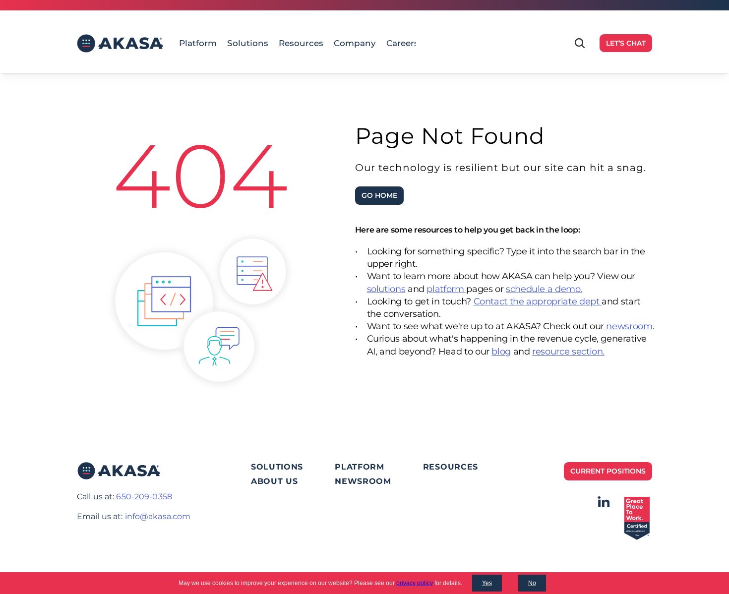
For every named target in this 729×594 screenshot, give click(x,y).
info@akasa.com (158, 516)
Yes (487, 583)
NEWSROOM (363, 481)
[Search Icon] (580, 43)
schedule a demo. (544, 289)
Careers (402, 43)
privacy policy (414, 583)
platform (446, 289)
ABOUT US (274, 481)
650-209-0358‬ (144, 496)
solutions (386, 289)
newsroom (628, 326)
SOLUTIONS (277, 467)
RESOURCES (450, 467)
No (532, 583)
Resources (301, 43)
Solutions (247, 43)
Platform (198, 43)
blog (501, 351)
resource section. (568, 351)
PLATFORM (359, 467)
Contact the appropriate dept (538, 301)
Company (355, 43)
